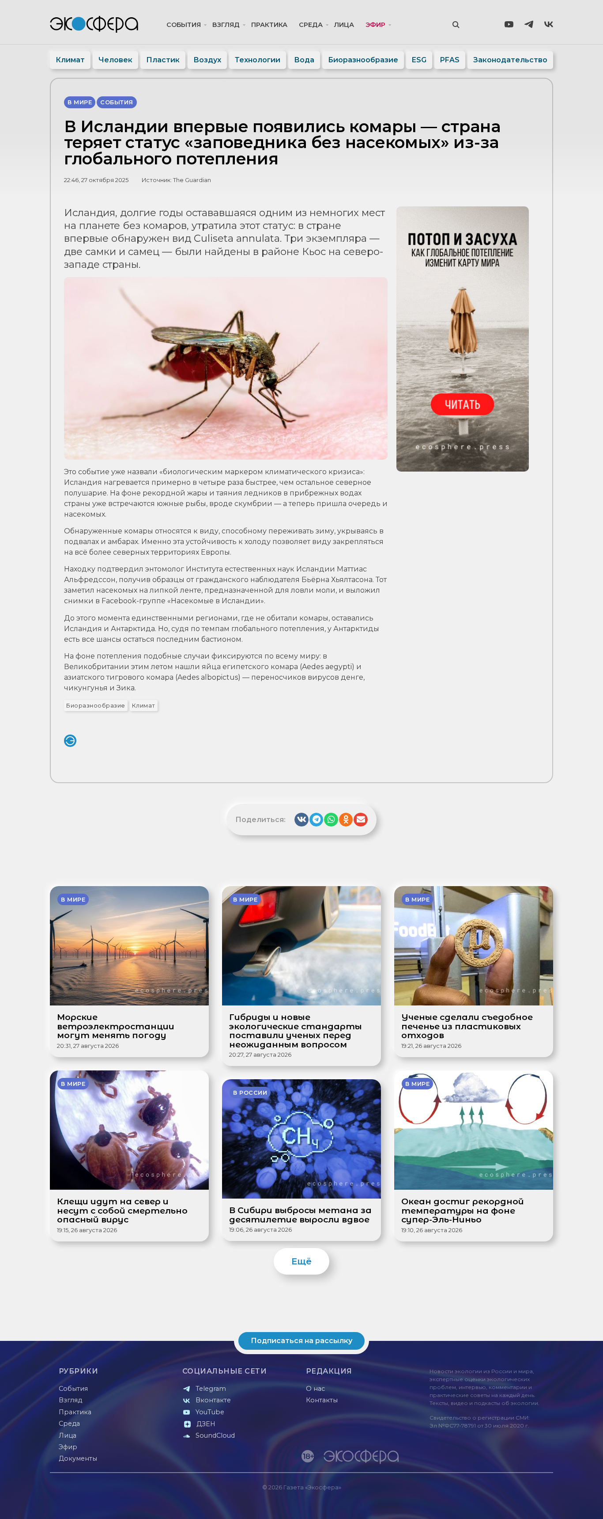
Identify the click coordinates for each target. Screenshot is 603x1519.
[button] (301, 820)
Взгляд (226, 25)
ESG (419, 60)
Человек (115, 60)
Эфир (375, 25)
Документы (78, 1458)
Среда (311, 25)
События (183, 25)
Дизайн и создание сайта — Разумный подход (498, 1503)
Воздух (207, 60)
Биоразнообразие (363, 60)
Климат (70, 60)
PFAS (450, 60)
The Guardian (192, 180)
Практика (269, 25)
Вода (304, 60)
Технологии (257, 60)
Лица (344, 25)
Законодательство (510, 60)
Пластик (163, 60)
